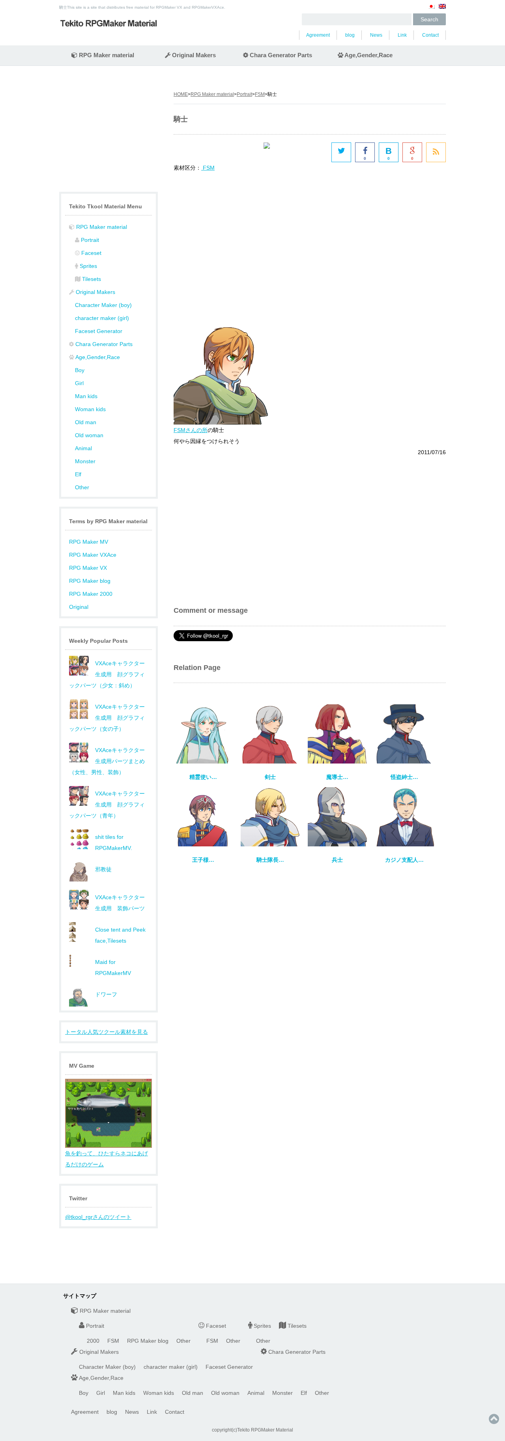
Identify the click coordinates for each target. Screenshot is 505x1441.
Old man (85, 422)
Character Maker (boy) (103, 305)
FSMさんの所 (191, 430)
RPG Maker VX (88, 568)
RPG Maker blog (89, 581)
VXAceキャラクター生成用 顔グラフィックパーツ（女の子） (107, 718)
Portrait (244, 94)
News (376, 35)
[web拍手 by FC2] (295, 152)
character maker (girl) (102, 318)
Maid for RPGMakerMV (113, 967)
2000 (93, 1341)
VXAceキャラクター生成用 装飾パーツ (120, 902)
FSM (260, 94)
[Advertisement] (240, 240)
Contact (430, 35)
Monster (85, 461)
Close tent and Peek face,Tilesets (120, 935)
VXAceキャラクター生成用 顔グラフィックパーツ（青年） (107, 804)
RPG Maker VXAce (92, 555)
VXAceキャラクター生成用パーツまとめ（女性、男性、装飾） (107, 761)
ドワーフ (106, 994)
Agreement (318, 35)
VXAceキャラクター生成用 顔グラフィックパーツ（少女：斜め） (107, 674)
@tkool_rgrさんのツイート (98, 1217)
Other (82, 487)
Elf (78, 474)
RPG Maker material (212, 94)
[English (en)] (442, 9)
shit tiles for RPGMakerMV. (113, 842)
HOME (181, 94)
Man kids (86, 396)
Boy (79, 370)
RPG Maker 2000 (90, 594)
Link (402, 35)
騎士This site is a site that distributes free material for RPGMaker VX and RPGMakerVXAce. (142, 7)
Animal (83, 448)
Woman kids (90, 409)
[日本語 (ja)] (431, 9)
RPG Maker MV (88, 542)
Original (78, 607)
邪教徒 (103, 869)
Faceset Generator (98, 331)
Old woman (89, 435)
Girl (79, 383)
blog (350, 35)
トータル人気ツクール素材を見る (106, 1032)
